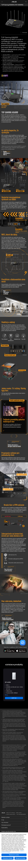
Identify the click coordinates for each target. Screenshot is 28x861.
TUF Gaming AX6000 (21, 814)
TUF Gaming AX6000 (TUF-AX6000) (12, 5)
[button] (2, 1)
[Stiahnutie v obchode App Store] (21, 650)
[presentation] (15, 436)
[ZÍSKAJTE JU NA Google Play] (9, 650)
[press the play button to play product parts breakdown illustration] (26, 272)
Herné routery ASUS (10, 814)
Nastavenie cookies (14, 855)
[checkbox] (23, 32)
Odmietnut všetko (7, 858)
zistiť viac (14, 698)
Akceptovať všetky (20, 858)
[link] (14, 1)
